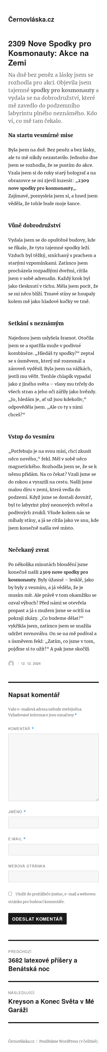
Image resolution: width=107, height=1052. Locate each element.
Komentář (21, 728)
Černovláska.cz (31, 19)
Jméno (17, 811)
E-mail (17, 838)
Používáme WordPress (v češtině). (68, 1041)
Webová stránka (27, 866)
